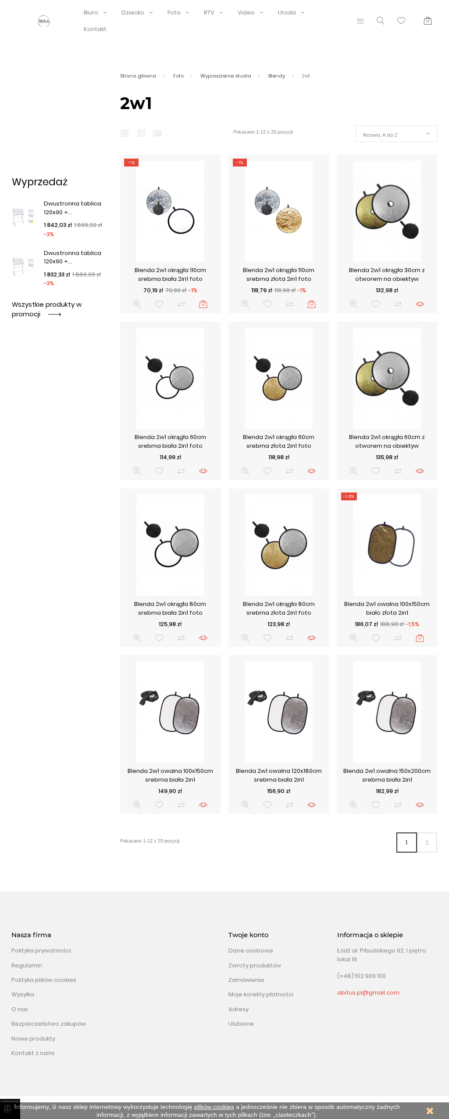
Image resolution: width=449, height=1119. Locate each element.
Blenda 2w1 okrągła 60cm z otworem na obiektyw (387, 441)
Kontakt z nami (32, 1053)
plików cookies (214, 1106)
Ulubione (241, 1024)
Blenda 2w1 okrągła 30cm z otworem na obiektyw (387, 274)
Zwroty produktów (254, 965)
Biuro (91, 12)
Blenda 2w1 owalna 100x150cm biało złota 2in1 (387, 608)
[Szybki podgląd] (137, 304)
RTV (209, 12)
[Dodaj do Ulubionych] (159, 304)
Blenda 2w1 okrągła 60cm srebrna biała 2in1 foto (170, 441)
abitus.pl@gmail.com (368, 992)
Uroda (287, 12)
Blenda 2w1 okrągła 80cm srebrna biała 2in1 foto (170, 608)
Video (246, 12)
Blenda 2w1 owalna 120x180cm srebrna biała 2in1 (279, 775)
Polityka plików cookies (43, 980)
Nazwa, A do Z (380, 134)
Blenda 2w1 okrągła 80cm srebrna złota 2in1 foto (279, 608)
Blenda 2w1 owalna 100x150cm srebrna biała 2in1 (170, 775)
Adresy (238, 1009)
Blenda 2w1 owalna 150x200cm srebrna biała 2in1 (387, 775)
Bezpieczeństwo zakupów (48, 1024)
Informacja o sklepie (370, 935)
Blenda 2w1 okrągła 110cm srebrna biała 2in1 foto (170, 274)
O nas (19, 1009)
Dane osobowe (250, 950)
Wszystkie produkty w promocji (47, 309)
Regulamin (26, 965)
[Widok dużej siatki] (141, 133)
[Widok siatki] (124, 133)
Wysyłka (22, 994)
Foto (174, 12)
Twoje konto (248, 935)
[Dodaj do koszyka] (203, 304)
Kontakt (95, 29)
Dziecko (132, 12)
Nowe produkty (33, 1038)
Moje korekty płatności (260, 994)
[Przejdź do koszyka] (428, 21)
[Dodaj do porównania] (181, 304)
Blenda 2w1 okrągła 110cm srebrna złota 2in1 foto (278, 274)
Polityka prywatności (41, 950)
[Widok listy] (157, 133)
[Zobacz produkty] (420, 304)
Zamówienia (246, 980)
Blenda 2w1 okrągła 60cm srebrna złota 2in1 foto (278, 441)
